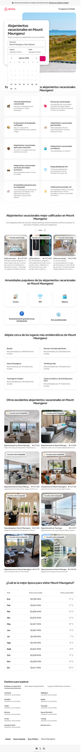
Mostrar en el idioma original (59, 3)
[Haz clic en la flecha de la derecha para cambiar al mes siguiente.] (36, 58)
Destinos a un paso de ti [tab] (12, 686)
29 (36, 84)
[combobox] (27, 44)
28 (32, 84)
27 (28, 84)
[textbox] (17, 52)
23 (11, 84)
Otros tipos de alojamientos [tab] (34, 686)
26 (24, 84)
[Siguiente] (44, 230)
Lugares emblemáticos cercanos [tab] (58, 686)
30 (11, 89)
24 (15, 84)
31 (15, 89)
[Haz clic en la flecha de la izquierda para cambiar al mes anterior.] (11, 58)
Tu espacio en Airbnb (66, 9)
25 (19, 84)
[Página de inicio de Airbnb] (9, 9)
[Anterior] (35, 230)
